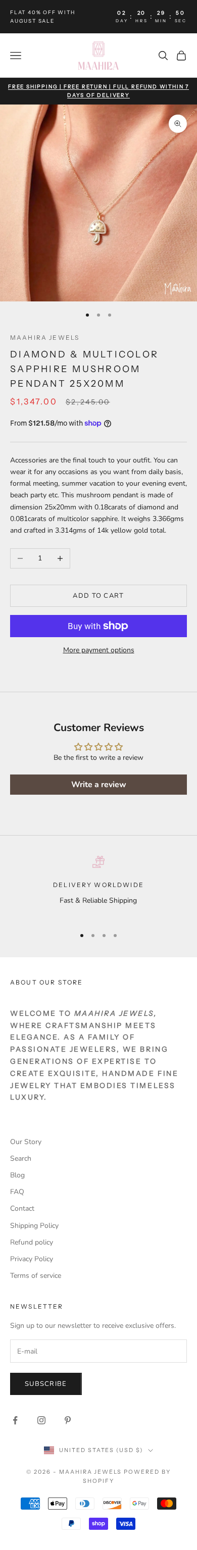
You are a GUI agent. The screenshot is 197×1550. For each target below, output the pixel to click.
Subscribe (46, 1383)
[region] (98, 887)
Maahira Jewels (44, 337)
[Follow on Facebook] (15, 1420)
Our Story (25, 1142)
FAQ (17, 1192)
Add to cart (98, 595)
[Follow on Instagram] (41, 1420)
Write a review (98, 784)
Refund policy (31, 1242)
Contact (22, 1208)
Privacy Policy (31, 1259)
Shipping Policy (34, 1225)
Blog (17, 1175)
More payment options (98, 650)
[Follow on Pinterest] (68, 1420)
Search (20, 1158)
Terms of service (35, 1275)
